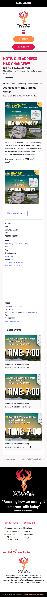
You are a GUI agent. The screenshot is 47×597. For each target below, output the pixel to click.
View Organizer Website (13, 265)
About (26, 531)
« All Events (8, 78)
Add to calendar (16, 213)
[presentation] (22, 348)
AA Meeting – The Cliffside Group (16, 244)
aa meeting (9, 256)
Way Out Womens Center (13, 306)
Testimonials (28, 535)
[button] (23, 32)
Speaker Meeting (9, 459)
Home (26, 528)
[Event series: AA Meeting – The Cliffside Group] (28, 367)
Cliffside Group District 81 (14, 262)
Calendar (27, 538)
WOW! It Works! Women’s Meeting (32, 459)
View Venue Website (12, 321)
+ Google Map (34, 312)
